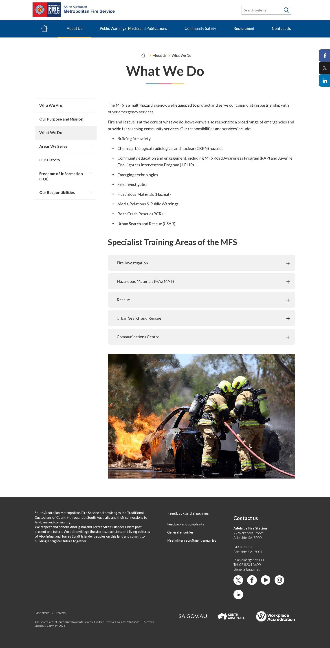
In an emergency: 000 (249, 560)
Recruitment (244, 28)
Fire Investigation (132, 262)
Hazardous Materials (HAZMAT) (145, 281)
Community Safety (200, 28)
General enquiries (180, 532)
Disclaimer (42, 613)
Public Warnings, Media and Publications (133, 28)
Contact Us (281, 28)
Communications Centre (138, 336)
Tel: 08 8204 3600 (247, 564)
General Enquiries (246, 569)
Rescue (123, 299)
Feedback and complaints (185, 524)
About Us (74, 28)
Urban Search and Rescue (139, 318)
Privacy (61, 613)
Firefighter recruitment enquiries (191, 540)
